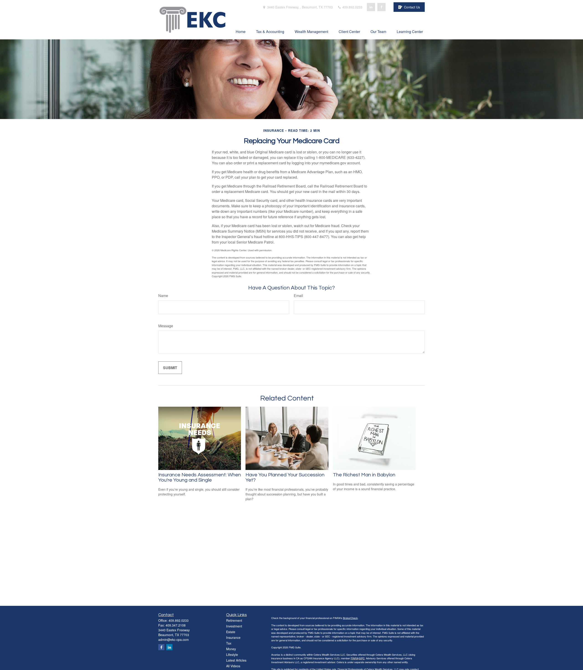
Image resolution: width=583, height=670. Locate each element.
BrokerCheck (350, 618)
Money (231, 649)
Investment (234, 626)
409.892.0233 (351, 7)
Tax (228, 643)
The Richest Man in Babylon (364, 474)
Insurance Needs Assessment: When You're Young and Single (199, 477)
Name (163, 295)
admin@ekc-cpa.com (173, 639)
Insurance (233, 637)
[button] (240, 31)
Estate (230, 631)
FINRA (354, 658)
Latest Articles (236, 660)
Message (165, 325)
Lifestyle (232, 654)
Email (298, 295)
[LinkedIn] (371, 7)
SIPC (362, 658)
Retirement (234, 620)
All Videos (233, 666)
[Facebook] (381, 7)
